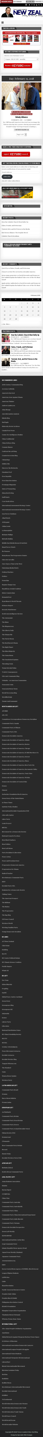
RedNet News (6, 1383)
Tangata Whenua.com (9, 1063)
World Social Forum (8, 1420)
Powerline (5, 580)
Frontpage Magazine (9, 484)
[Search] (41, 5)
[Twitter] (29, 5)
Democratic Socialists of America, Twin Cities (17, 773)
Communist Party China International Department (18, 1215)
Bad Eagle (5, 422)
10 (33, 307)
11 (38, 307)
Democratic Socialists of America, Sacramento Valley (19, 769)
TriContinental (7, 1399)
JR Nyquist (5, 522)
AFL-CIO (5, 715)
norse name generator (9, 275)
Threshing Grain (7, 664)
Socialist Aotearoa (8, 1055)
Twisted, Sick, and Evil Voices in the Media (16, 229)
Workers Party (7, 1080)
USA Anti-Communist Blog (10, 676)
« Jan (3, 324)
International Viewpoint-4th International (16, 1358)
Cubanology (6, 460)
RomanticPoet (6, 597)
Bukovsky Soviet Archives (11, 426)
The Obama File (7, 634)
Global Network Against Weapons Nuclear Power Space (20, 1337)
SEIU (3, 881)
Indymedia (5, 1013)
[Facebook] (32, 5)
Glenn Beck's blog (8, 493)
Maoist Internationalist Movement (13, 1366)
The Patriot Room (8, 639)
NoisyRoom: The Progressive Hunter (14, 555)
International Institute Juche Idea (13, 1240)
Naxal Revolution (7, 1285)
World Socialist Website (10, 1424)
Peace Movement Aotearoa (11, 1051)
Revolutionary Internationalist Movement (16, 1387)
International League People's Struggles (15, 1349)
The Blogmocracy (8, 626)
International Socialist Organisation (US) (15, 811)
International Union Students (11, 1353)
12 (4, 311)
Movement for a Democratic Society (14, 832)
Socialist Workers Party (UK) (12, 1158)
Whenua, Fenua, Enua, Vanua (11, 1319)
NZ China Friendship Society (11, 1034)
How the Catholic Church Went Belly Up (15, 222)
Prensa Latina (6, 1102)
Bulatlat (4, 1185)
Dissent (4, 790)
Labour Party (6, 1022)
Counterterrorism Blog (10, 455)
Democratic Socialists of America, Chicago (16, 748)
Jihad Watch (6, 518)
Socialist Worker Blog (9, 1059)
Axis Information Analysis (10, 414)
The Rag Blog (6, 915)
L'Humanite (6, 1141)
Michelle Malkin (7, 539)
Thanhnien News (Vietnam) (11, 1315)
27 (10, 319)
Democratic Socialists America (12, 736)
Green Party (6, 1001)
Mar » (8, 324)
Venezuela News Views (10, 689)
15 (21, 311)
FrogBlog (5, 988)
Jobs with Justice (8, 815)
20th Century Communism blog (12, 385)
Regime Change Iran (9, 584)
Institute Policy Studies (10, 807)
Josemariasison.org (8, 1261)
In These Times (7, 802)
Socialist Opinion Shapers (22, 114)
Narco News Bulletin (9, 1098)
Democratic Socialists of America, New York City (18, 765)
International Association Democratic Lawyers (17, 1345)
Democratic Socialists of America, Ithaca (15, 761)
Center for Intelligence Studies (12, 435)
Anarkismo (5, 1333)
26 (4, 319)
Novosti (4, 1149)
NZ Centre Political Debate (11, 958)
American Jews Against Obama (12, 397)
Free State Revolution (9, 480)
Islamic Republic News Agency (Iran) (14, 1248)
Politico (4, 576)
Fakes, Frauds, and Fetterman (11, 225)
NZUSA (4, 1043)
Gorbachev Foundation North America (14, 794)
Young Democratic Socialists (11, 932)
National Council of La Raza (11, 836)
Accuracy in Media (8, 389)
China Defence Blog (8, 443)
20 (10, 315)
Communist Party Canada (10, 723)
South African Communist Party (12, 1172)
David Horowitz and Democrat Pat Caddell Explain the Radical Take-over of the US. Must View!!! (21, 278)
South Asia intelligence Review (12, 614)
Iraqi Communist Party (9, 1244)
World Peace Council (9, 1416)
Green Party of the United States (13, 798)
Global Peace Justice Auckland (12, 997)
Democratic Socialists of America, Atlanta (15, 740)
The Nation (5, 906)
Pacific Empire (7, 966)
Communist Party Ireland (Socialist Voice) (16, 1129)
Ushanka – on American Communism (14, 680)
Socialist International (9, 1391)
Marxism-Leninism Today (10, 1370)
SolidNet (5, 1395)
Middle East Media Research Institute (14, 543)
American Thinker (8, 401)
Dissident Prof (7, 472)
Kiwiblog (5, 950)
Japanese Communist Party (11, 1256)
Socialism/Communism (22, 112)
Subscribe (7, 176)
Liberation (5, 1026)
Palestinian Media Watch (10, 568)
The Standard (6, 1068)
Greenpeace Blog (8, 1005)
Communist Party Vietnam (11, 1223)
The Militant (6, 902)
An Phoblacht (6, 1112)
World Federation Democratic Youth (14, 1408)
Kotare (4, 1018)
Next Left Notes (7, 848)
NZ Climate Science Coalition (11, 962)
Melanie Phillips (7, 534)
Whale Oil (5, 970)
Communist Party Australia (11, 1202)
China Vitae (5, 1198)
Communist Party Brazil (10, 1090)
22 (22, 315)
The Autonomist (7, 618)
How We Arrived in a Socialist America (22, 272)
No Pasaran (6, 551)
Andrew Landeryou (8, 405)
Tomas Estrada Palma (9, 668)
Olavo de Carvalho (8, 559)
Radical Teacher (7, 873)
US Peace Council (8, 919)
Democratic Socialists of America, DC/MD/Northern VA (20, 752)
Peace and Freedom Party (10, 861)
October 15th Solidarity (10, 1047)
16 (27, 311)
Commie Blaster (7, 447)
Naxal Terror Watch (8, 547)
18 (38, 311)
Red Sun (4, 1374)
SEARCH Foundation (9, 1306)
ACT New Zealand (8, 941)
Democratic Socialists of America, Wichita (16, 777)
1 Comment (29, 120)
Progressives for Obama (10, 869)
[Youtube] (37, 5)
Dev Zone (5, 980)
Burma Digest (6, 1190)
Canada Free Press (8, 430)
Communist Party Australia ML (12, 1206)
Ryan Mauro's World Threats (11, 601)
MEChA (4, 827)
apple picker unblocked (10, 283)
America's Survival (8, 393)
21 (16, 315)
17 (33, 311)
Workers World (7, 923)
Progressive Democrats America (13, 865)
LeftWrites (5, 1277)
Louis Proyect (6, 823)
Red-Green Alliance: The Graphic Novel (15, 232)
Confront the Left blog (9, 451)
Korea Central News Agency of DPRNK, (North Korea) (20, 1269)
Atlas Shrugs (6, 410)
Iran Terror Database (9, 514)
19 (4, 315)
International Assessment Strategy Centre (16, 509)
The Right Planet (7, 647)
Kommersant (6, 1137)
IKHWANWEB (6, 1235)
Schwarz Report (7, 605)
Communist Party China (10, 1210)
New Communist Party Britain (12, 1145)
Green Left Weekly (8, 1231)
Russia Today (6, 1154)
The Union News (7, 655)
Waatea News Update (9, 1076)
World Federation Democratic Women (14, 1403)
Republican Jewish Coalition (11, 589)
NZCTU (4, 1038)
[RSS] (39, 5)
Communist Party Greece (10, 1124)
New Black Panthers (9, 840)
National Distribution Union (11, 1030)
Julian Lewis (6, 526)
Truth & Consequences (9, 672)
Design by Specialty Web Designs (21, 1435)
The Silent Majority (8, 651)
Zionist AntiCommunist (9, 701)
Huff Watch (5, 497)
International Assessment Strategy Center (16, 505)
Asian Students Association (11, 1181)
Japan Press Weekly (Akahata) (12, 1252)
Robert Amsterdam (8, 593)
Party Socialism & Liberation (11, 852)
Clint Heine (5, 945)
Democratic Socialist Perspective (13, 1227)
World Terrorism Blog (9, 693)
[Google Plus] (34, 5)
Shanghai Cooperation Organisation (14, 1310)
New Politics (6, 844)
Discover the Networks (10, 468)
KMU (4, 1265)
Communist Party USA (9, 732)
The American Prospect (10, 898)
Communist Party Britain (10, 1116)
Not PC (4, 954)
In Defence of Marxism (9, 1341)
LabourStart (6, 1362)
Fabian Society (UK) (8, 1133)
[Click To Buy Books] (22, 45)
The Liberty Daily (8, 630)
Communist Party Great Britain (12, 1120)
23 (27, 315)
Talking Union (6, 894)
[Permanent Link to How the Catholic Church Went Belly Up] (6, 338)
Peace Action (6, 857)
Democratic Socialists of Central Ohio (14, 782)
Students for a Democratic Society (13, 890)
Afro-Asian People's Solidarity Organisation (16, 1328)
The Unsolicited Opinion (10, 659)
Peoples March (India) (9, 1298)
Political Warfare (7, 572)
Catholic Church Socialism (10, 236)
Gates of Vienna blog (9, 489)
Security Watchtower (9, 609)
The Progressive (7, 911)
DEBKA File (6, 464)
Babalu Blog (6, 418)
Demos (4, 786)
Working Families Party (10, 927)
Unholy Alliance (21, 117)
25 (38, 315)
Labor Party (6, 819)
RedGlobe (5, 1378)
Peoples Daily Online (9, 1294)
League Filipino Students (10, 1273)
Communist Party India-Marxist (12, 1219)
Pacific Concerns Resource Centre (13, 1290)
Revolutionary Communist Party (13, 877)
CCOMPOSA (6, 1194)
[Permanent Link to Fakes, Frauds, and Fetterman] (6, 350)
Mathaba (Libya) (7, 1167)
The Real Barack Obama (10, 643)
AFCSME (5, 711)
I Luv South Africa (8, 501)
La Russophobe (7, 530)
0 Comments (25, 337)
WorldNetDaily (7, 697)
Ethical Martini (7, 984)
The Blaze (5, 622)
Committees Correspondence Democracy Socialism (19, 719)
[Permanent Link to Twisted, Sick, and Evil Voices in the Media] (6, 362)
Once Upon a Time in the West (12, 564)
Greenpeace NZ (7, 1009)
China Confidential (8, 439)
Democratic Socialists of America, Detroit (16, 757)
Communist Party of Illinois (11, 727)
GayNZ (4, 993)
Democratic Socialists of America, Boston (15, 744)
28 (16, 319)
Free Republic (6, 476)
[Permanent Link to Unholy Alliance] (21, 96)
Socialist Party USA (8, 886)
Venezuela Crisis (7, 684)
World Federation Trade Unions (12, 1412)
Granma (4, 1094)
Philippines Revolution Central (12, 1302)
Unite (4, 1072)
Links (4, 1281)
